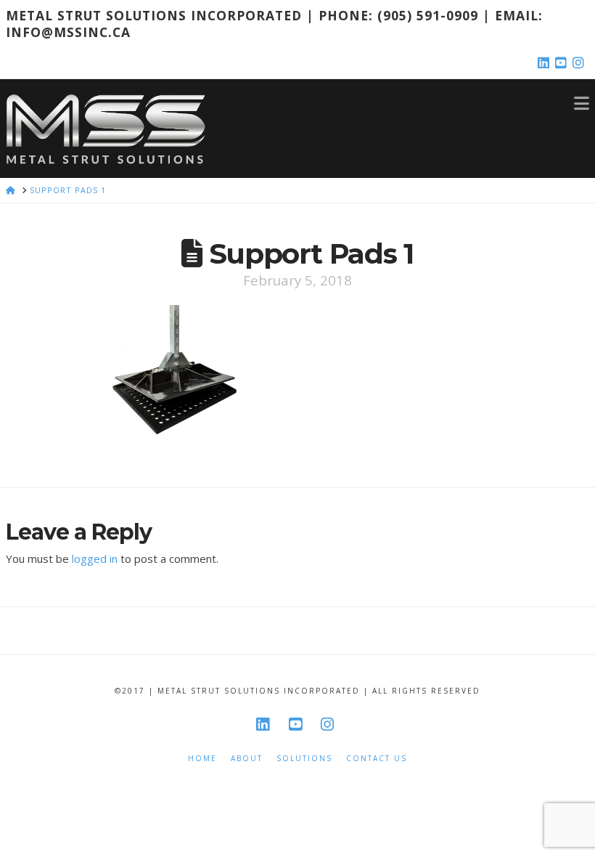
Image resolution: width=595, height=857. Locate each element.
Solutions (304, 758)
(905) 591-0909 (427, 15)
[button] (581, 102)
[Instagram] (580, 63)
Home (202, 758)
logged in (95, 558)
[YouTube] (563, 63)
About (247, 758)
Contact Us (376, 758)
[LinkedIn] (545, 63)
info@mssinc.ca (68, 32)
